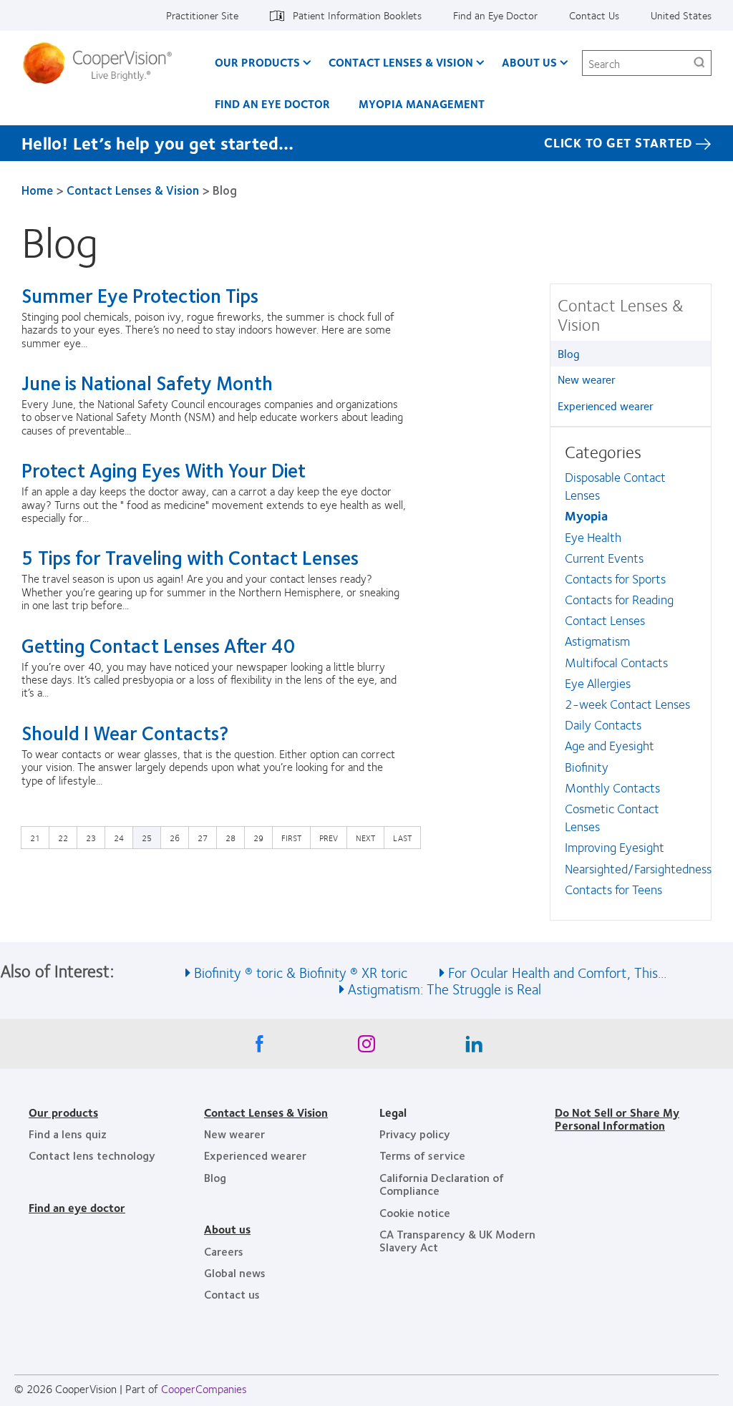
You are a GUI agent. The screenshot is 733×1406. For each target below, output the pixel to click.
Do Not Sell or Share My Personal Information (617, 1118)
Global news (235, 1272)
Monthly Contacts (612, 787)
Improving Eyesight (614, 847)
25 (147, 837)
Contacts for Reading (619, 599)
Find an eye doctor (77, 1207)
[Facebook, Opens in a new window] (259, 1047)
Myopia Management (422, 103)
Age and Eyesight (609, 745)
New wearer (587, 379)
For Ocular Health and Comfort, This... (557, 972)
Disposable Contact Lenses (615, 486)
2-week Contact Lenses (627, 704)
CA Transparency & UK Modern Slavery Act (457, 1240)
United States (681, 15)
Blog (569, 353)
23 (94, 837)
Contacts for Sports (615, 578)
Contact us (232, 1294)
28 (234, 837)
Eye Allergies (598, 683)
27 (206, 837)
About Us (529, 62)
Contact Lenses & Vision (401, 62)
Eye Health (593, 537)
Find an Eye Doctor (495, 15)
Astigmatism (597, 641)
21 (38, 837)
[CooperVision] (102, 63)
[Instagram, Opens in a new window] (366, 1047)
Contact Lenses (605, 620)
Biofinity (586, 767)
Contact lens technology (92, 1155)
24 (122, 837)
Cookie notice (414, 1212)
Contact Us (594, 15)
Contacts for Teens (613, 889)
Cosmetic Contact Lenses (612, 817)
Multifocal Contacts (616, 662)
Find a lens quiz (68, 1134)
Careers (223, 1251)
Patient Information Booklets (357, 15)
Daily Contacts (603, 724)
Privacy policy (414, 1134)
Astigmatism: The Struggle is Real (444, 988)
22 (66, 837)
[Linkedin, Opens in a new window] (474, 1047)
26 (178, 837)
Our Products (257, 62)
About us (227, 1229)
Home (37, 189)
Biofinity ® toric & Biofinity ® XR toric (300, 972)
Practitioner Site (202, 15)
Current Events (604, 558)
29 (262, 837)
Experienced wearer (606, 405)
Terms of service (422, 1155)
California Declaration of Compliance (441, 1183)
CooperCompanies (204, 1388)
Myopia (586, 515)
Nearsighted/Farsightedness (638, 868)
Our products (63, 1112)
